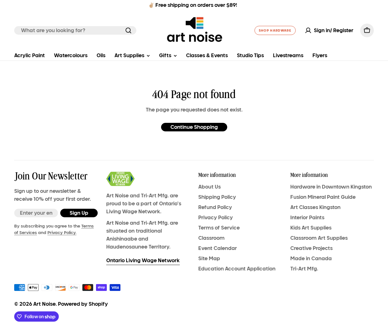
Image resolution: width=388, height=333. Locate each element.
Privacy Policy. (61, 232)
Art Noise (44, 304)
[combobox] (75, 30)
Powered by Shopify (83, 304)
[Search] (128, 30)
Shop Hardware (275, 30)
